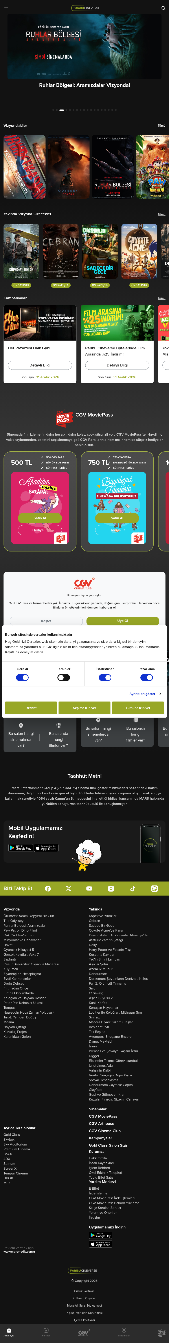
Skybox (9, 1139)
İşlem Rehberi (99, 1168)
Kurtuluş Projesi (16, 1032)
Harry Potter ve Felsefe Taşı (110, 950)
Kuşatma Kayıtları (102, 954)
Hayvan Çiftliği (15, 1027)
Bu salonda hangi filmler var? (58, 739)
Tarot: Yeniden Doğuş (20, 1017)
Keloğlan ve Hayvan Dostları (25, 998)
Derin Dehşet (14, 983)
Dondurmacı (98, 974)
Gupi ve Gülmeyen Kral (106, 1094)
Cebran (94, 921)
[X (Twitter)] (68, 888)
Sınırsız (94, 1017)
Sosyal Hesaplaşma (103, 1080)
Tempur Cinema (16, 1173)
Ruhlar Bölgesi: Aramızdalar (25, 925)
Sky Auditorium (15, 1144)
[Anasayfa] (84, 1271)
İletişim (94, 1217)
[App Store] (46, 848)
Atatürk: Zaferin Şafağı (106, 940)
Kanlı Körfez (98, 1003)
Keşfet (46, 621)
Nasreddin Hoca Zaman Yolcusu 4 (29, 1012)
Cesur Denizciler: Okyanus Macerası (31, 964)
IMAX (8, 1154)
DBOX (8, 1178)
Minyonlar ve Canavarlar (22, 940)
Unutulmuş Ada (101, 1065)
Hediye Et (40, 530)
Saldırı (93, 988)
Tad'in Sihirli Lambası (105, 959)
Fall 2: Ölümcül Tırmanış (107, 983)
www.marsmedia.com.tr (19, 1251)
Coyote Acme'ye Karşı (106, 930)
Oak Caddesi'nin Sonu (20, 935)
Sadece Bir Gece (101, 925)
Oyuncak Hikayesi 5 (19, 950)
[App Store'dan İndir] (100, 1244)
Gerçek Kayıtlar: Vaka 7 (21, 954)
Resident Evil (99, 1027)
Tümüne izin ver (138, 707)
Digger (94, 1056)
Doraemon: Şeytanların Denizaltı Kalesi (119, 979)
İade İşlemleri (99, 1193)
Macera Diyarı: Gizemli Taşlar (111, 1022)
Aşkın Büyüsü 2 (101, 998)
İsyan (93, 1046)
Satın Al (40, 518)
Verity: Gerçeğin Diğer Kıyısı (110, 1075)
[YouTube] (89, 888)
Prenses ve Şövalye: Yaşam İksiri (113, 1051)
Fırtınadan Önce (16, 988)
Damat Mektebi (100, 1041)
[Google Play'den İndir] (100, 1235)
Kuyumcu (11, 969)
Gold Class (12, 1135)
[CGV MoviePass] (161, 1333)
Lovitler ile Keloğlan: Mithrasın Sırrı (115, 1012)
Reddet (31, 707)
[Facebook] (48, 888)
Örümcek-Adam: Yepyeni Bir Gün (29, 916)
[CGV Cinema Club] (84, 1333)
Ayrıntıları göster (142, 694)
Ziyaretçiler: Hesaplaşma (22, 974)
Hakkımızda (98, 1158)
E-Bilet (94, 1188)
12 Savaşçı (96, 993)
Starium (9, 1164)
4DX (7, 1159)
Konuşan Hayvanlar (103, 1007)
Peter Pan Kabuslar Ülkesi (23, 1003)
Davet (8, 945)
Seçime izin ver (84, 707)
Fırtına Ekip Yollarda (19, 993)
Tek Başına (97, 1032)
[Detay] (25, 167)
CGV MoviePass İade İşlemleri (112, 1198)
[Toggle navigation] (7, 8)
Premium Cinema (17, 1149)
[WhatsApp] (154, 888)
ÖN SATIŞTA (21, 285)
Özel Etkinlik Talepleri (105, 1173)
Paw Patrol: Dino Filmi (20, 930)
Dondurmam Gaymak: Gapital (111, 1085)
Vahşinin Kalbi (100, 1070)
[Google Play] (21, 848)
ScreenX (10, 1168)
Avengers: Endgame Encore (110, 1036)
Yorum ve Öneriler (103, 1212)
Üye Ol (122, 621)
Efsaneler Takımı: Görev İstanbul (113, 1061)
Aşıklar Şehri (98, 964)
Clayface (95, 1090)
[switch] (63, 677)
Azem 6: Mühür (100, 969)
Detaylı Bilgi (39, 365)
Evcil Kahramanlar (17, 979)
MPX (7, 1183)
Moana (9, 1022)
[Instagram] (111, 888)
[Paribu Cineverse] (86, 8)
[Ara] (163, 8)
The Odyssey (14, 921)
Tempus (9, 1007)
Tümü (161, 125)
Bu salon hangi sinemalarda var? (21, 739)
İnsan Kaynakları (101, 1163)
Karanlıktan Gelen (17, 1036)
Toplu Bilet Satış (101, 1177)
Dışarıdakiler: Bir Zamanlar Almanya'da (118, 935)
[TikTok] (133, 888)
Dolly (93, 945)
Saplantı (10, 959)
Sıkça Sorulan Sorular (105, 1208)
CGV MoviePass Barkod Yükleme (114, 1203)
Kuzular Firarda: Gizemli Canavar (114, 1099)
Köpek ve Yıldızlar (102, 916)
